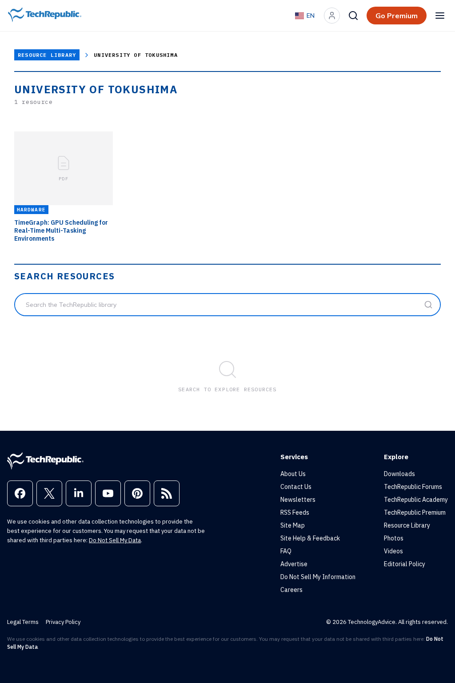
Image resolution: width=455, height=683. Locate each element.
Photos (393, 538)
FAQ (285, 551)
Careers (291, 590)
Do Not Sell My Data (115, 540)
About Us (293, 474)
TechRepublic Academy (416, 500)
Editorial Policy (404, 564)
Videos (393, 551)
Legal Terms (23, 622)
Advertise (293, 564)
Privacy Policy (63, 622)
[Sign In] (332, 16)
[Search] (353, 16)
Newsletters (297, 500)
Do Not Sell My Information (317, 577)
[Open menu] (440, 16)
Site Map (292, 525)
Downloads (399, 474)
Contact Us (295, 487)
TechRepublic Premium (415, 512)
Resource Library (47, 55)
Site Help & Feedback (310, 538)
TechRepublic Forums (413, 487)
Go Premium (396, 15)
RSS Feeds (294, 512)
